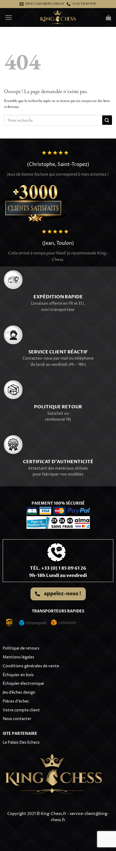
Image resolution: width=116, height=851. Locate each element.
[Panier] (108, 17)
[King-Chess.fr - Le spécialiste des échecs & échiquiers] (58, 17)
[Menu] (8, 17)
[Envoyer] (107, 120)
